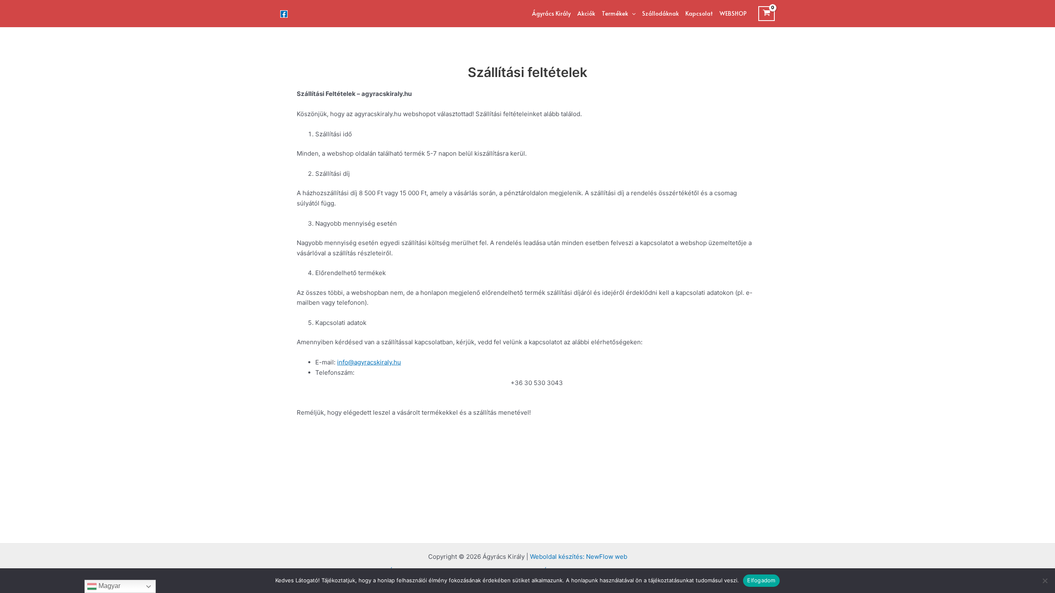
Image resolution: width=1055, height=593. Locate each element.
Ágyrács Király (551, 13)
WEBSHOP (733, 13)
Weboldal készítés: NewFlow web (578, 556)
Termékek (615, 13)
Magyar (108, 585)
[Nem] (1045, 581)
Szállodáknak (660, 13)
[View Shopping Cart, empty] (766, 13)
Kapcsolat (699, 13)
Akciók (586, 13)
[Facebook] (284, 14)
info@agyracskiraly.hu (369, 362)
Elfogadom (761, 580)
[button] (631, 13)
